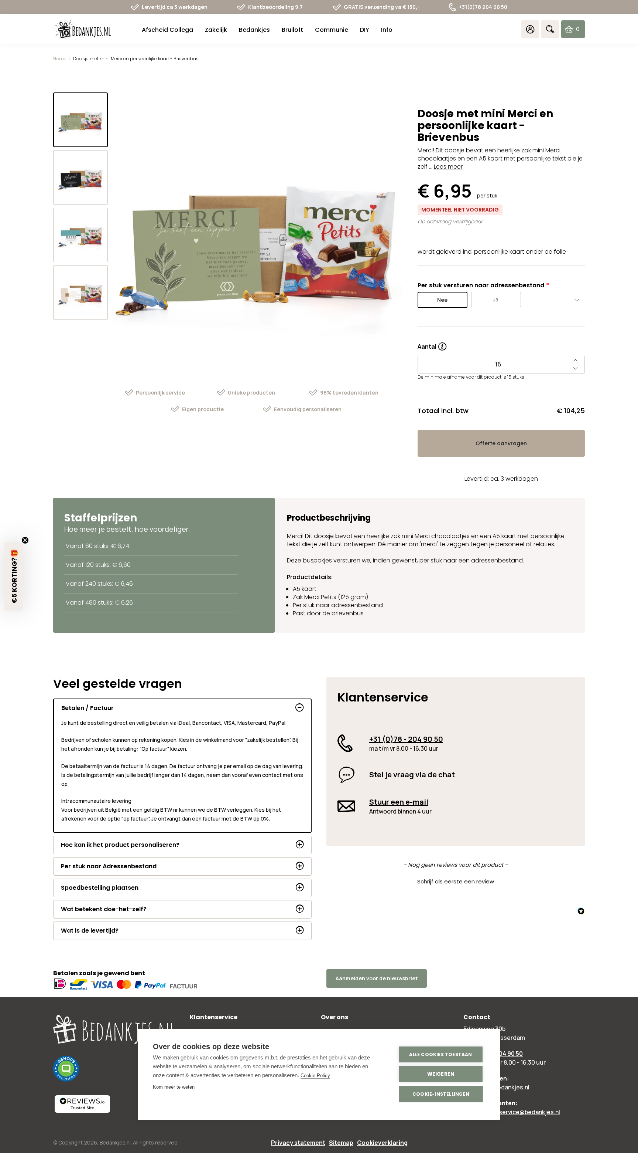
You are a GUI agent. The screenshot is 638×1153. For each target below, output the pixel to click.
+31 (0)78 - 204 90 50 (406, 739)
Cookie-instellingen (440, 1094)
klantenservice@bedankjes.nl (519, 1112)
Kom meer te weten (174, 1087)
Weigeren (441, 1074)
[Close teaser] (25, 540)
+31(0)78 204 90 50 (483, 6)
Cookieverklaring (382, 1143)
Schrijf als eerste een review (455, 881)
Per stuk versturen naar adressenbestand (481, 285)
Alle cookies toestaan (440, 1054)
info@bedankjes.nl (503, 1087)
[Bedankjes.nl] (82, 29)
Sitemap (341, 1143)
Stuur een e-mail (398, 802)
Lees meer (448, 166)
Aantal (432, 344)
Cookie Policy (315, 1075)
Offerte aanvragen (501, 443)
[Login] (530, 29)
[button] (455, 880)
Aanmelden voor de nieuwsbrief (377, 978)
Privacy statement (298, 1143)
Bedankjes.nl (115, 1142)
